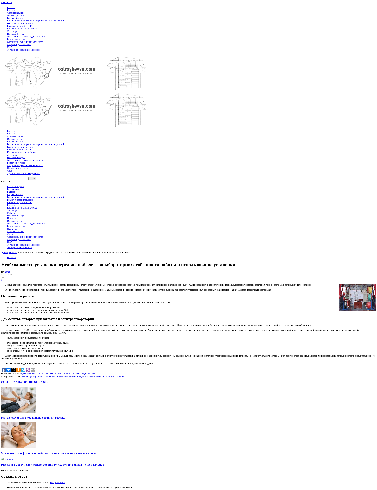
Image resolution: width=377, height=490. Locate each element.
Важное (11, 192)
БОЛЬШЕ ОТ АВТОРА (35, 382)
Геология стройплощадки (20, 23)
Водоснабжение (15, 18)
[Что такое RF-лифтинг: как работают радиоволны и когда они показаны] (18, 447)
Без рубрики (13, 189)
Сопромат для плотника (19, 44)
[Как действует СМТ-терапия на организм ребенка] (18, 412)
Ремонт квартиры (16, 39)
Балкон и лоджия (15, 186)
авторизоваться (57, 482)
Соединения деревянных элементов (25, 42)
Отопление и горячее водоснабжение (26, 36)
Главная (11, 7)
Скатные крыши (15, 12)
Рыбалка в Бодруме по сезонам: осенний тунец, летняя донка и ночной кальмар (52, 464)
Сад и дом (12, 229)
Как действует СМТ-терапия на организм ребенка (33, 417)
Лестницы (12, 31)
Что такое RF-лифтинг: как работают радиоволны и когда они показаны (48, 453)
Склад (10, 234)
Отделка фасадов (15, 15)
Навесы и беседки (16, 34)
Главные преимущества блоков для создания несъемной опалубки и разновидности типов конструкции (72, 376)
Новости (11, 218)
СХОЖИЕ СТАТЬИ (12, 382)
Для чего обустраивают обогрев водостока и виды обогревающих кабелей (58, 373)
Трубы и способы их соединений (23, 50)
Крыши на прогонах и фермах (22, 28)
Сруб (9, 47)
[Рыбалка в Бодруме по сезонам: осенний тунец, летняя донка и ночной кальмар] (7, 459)
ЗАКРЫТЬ (6, 2)
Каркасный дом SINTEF (19, 26)
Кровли (11, 10)
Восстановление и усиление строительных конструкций (35, 20)
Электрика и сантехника (19, 247)
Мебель (11, 213)
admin (7, 272)
